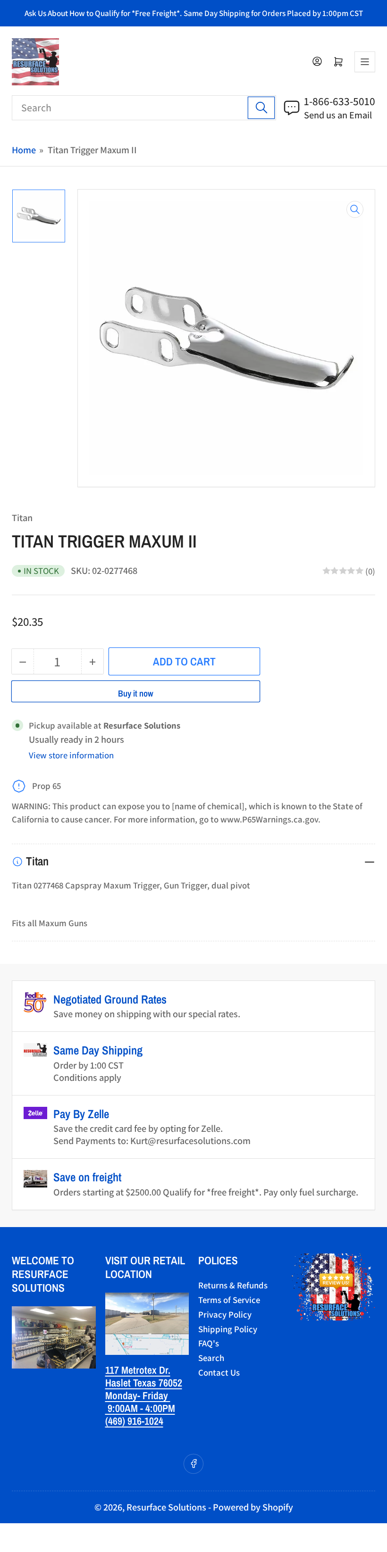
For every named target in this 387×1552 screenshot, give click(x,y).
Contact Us (219, 1372)
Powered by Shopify (253, 1507)
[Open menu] (364, 61)
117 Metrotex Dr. (137, 1370)
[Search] (261, 107)
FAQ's (208, 1343)
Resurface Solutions (166, 1507)
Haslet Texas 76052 (143, 1383)
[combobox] (144, 107)
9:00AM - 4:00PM (140, 1408)
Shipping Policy (227, 1329)
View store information (71, 755)
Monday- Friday (137, 1395)
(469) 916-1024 (134, 1421)
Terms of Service (229, 1299)
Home (24, 149)
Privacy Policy (225, 1314)
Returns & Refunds (233, 1285)
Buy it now (135, 693)
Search (211, 1357)
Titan (22, 517)
